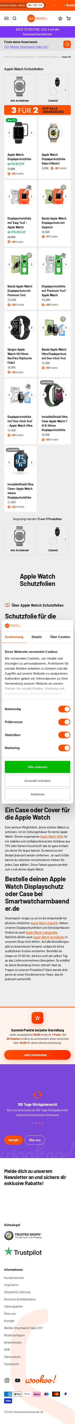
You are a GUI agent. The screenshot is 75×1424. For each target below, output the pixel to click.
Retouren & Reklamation (20, 1299)
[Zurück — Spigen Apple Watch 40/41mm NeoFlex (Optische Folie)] (9, 327)
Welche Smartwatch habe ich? (29, 46)
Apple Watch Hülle (51, 836)
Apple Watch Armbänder (49, 937)
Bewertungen (13, 1342)
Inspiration (11, 1285)
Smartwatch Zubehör (23, 56)
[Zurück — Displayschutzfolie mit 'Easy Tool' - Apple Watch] (9, 196)
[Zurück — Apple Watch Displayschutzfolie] (9, 132)
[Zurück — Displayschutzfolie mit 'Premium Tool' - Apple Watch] (43, 264)
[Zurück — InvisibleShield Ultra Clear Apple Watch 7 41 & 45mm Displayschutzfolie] (43, 395)
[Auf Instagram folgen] (7, 1380)
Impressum (11, 1364)
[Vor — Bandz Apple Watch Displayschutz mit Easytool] (65, 196)
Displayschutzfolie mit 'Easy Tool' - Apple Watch (19, 223)
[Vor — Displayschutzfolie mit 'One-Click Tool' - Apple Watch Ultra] (31, 395)
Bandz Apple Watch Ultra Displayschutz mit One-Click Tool (54, 354)
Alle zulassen (37, 767)
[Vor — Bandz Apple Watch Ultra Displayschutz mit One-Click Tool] (65, 327)
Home (7, 56)
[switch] (64, 722)
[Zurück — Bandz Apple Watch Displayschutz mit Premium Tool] (9, 264)
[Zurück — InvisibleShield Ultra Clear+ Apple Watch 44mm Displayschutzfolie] (9, 462)
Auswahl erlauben (37, 780)
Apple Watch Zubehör (48, 56)
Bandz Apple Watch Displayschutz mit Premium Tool (20, 291)
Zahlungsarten (13, 1306)
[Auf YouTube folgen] (17, 1380)
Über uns (35, 1140)
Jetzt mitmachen (35, 1055)
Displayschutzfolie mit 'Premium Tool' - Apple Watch (54, 291)
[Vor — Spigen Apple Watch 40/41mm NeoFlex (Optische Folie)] (31, 327)
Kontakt (14, 1140)
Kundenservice (14, 1278)
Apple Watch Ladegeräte (42, 932)
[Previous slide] (9, 89)
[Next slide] (65, 89)
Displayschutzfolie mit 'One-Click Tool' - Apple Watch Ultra (20, 421)
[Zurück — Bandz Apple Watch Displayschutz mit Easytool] (43, 196)
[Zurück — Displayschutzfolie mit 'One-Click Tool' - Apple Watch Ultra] (9, 395)
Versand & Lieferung (17, 1292)
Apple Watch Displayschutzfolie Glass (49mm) (53, 159)
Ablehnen (38, 794)
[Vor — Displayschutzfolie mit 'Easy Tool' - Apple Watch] (31, 196)
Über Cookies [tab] (60, 637)
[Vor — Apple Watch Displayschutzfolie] (31, 132)
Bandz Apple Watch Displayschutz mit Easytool (54, 223)
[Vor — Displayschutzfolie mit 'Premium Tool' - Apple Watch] (65, 264)
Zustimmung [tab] (14, 637)
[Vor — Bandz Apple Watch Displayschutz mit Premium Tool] (31, 264)
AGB (7, 1349)
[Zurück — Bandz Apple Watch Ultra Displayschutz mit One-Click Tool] (43, 327)
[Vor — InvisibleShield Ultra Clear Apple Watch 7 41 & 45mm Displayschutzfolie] (65, 395)
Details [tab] (37, 637)
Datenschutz (12, 1357)
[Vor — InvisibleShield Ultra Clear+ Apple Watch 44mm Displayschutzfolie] (31, 462)
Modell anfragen (14, 1335)
